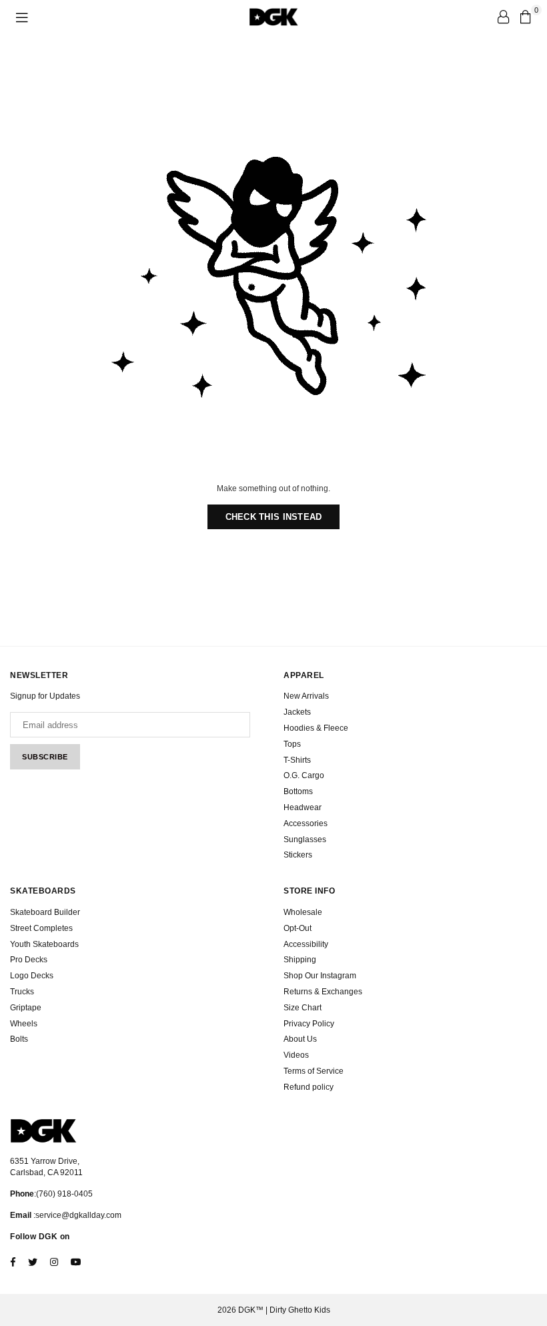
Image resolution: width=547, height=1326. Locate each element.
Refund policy (309, 1087)
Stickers (298, 855)
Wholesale (303, 912)
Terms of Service (314, 1071)
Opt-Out (298, 928)
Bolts (19, 1039)
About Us (300, 1039)
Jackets (297, 712)
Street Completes (41, 928)
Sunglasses (305, 839)
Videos (296, 1055)
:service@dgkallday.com (76, 1215)
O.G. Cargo (304, 775)
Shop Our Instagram (320, 975)
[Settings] (503, 17)
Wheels (23, 1023)
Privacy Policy (309, 1023)
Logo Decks (31, 975)
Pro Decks (28, 959)
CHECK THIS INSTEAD (273, 517)
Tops (292, 744)
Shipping (300, 959)
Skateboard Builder (45, 912)
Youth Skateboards (44, 944)
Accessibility (306, 944)
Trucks (22, 991)
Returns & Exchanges (323, 991)
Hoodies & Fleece (316, 728)
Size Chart (303, 1007)
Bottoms (298, 791)
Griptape (25, 1007)
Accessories (306, 823)
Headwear (303, 807)
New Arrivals (306, 696)
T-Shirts (297, 760)
